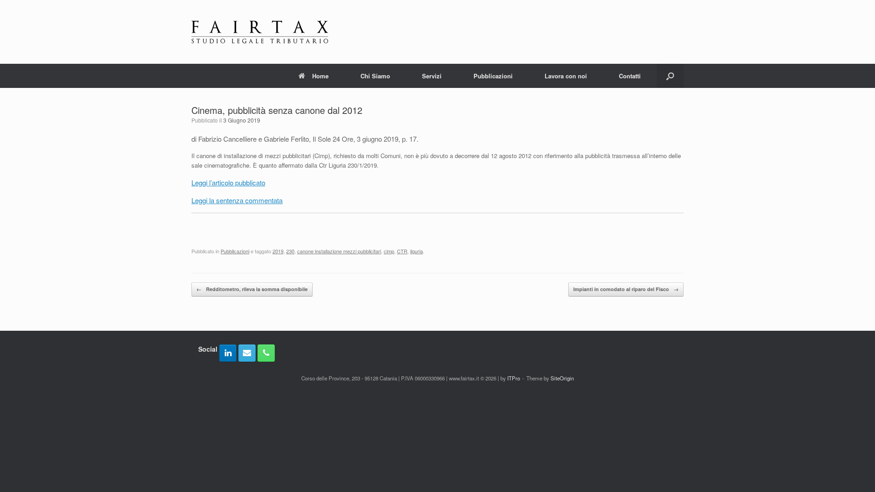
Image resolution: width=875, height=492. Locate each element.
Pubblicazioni (493, 76)
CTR (402, 251)
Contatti (630, 76)
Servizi (432, 76)
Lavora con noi (566, 76)
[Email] (247, 353)
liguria (416, 251)
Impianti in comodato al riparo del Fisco (626, 289)
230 (290, 251)
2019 (278, 251)
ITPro (513, 378)
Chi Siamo (375, 76)
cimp (389, 251)
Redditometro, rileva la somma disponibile (252, 289)
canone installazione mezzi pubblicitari (339, 251)
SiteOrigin (562, 378)
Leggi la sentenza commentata (237, 200)
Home (320, 76)
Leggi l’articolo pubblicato (228, 182)
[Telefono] (266, 353)
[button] (670, 76)
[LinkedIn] (228, 353)
